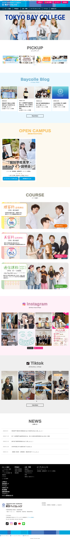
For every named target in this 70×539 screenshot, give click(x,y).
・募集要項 (26, 469)
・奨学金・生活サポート (29, 476)
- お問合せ (4, 482)
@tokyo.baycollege (35, 307)
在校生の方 (53, 8)
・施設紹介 (3, 474)
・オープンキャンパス (41, 469)
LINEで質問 (48, 2)
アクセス (46, 8)
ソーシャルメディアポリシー (16, 535)
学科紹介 (16, 8)
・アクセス (3, 476)
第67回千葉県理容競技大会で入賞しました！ (23, 441)
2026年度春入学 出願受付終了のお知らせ (22, 446)
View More (35, 405)
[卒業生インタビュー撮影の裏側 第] (9, 320)
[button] (34, 64)
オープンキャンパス (35, 8)
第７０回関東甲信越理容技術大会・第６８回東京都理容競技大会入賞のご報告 (31, 436)
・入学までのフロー (28, 472)
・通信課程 (16, 472)
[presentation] (3, 386)
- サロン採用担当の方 (7, 495)
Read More (35, 116)
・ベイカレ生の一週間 (6, 469)
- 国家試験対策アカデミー (5, 492)
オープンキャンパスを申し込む (10, 178)
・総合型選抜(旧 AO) (28, 471)
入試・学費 (24, 8)
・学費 (25, 474)
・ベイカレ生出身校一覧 (6, 472)
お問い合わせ (26, 535)
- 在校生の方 (4, 487)
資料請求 (65, 2)
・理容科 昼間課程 (18, 471)
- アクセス (4, 485)
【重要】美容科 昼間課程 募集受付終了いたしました (25, 451)
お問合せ (40, 2)
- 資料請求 (4, 484)
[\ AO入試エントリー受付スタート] (60, 337)
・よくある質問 (4, 478)
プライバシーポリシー (5, 535)
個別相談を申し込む (27, 178)
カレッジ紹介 (8, 8)
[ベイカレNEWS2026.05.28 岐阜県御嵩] (43, 337)
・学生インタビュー (5, 471)
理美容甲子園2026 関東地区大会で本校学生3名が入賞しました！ (27, 431)
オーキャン (57, 2)
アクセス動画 (30, 517)
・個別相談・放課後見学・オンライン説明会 (45, 471)
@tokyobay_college (35, 366)
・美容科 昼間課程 (18, 469)
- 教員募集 (4, 489)
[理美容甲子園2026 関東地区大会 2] (43, 320)
